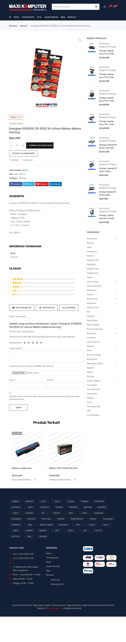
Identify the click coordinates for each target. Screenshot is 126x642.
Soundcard (92, 359)
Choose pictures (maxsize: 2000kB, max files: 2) (31, 366)
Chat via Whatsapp (24, 153)
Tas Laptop (92, 385)
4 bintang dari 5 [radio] (38, 343)
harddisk (102, 507)
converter (16, 507)
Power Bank (92, 320)
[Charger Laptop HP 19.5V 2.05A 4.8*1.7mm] (92, 165)
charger (84, 501)
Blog (48, 570)
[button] (80, 39)
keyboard (98, 513)
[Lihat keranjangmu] (114, 7)
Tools (89, 402)
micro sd (31, 519)
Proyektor (91, 337)
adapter (15, 501)
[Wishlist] (109, 7)
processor (63, 524)
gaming (87, 507)
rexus (105, 524)
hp (43, 513)
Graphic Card (93, 269)
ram (78, 524)
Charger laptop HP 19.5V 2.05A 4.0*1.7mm (107, 194)
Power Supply (93, 325)
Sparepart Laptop (95, 363)
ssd (57, 530)
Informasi (55, 580)
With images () (23, 307)
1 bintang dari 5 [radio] (25, 343)
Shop (48, 562)
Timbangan (92, 393)
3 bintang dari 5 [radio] (34, 343)
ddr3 (30, 507)
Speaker (90, 368)
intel (71, 513)
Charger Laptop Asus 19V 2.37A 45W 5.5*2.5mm (106, 76)
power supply (46, 524)
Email (50, 380)
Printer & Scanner (95, 329)
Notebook (91, 303)
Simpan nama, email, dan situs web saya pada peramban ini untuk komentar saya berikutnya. (44, 397)
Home (48, 553)
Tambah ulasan (16, 123)
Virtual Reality (93, 415)
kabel (84, 513)
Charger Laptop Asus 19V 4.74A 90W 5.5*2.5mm (106, 123)
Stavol (90, 372)
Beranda (13, 26)
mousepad (108, 519)
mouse (93, 519)
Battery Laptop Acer (22, 468)
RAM (89, 350)
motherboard (77, 519)
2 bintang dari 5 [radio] (30, 343)
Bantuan (50, 575)
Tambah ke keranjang (41, 145)
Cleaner (90, 256)
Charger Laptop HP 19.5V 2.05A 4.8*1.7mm (108, 170)
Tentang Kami (52, 558)
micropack (16, 519)
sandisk (29, 530)
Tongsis (90, 398)
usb (84, 530)
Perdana (90, 316)
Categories (92, 251)
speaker (43, 530)
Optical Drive (92, 307)
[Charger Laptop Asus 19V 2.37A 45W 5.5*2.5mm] (92, 71)
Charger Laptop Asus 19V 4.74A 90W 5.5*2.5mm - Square (107, 99)
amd (43, 501)
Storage (90, 376)
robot (15, 530)
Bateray (23, 26)
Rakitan (90, 346)
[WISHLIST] (35, 479)
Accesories (104, 43)
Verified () (48, 307)
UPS (89, 411)
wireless (43, 536)
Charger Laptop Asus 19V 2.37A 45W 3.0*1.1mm (106, 52)
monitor (60, 519)
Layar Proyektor (94, 286)
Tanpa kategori (93, 381)
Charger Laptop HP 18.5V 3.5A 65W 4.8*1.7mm (108, 146)
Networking (92, 299)
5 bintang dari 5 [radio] (42, 343)
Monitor (90, 294)
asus (57, 501)
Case (89, 247)
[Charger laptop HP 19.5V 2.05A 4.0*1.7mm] (92, 189)
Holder (90, 277)
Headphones (92, 273)
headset (29, 513)
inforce (57, 513)
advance (29, 501)
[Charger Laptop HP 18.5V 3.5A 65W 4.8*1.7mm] (92, 142)
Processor (91, 333)
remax (92, 524)
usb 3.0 (98, 530)
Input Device (92, 281)
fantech (59, 507)
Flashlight (91, 264)
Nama (12, 380)
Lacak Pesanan (53, 566)
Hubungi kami (57, 584)
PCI (88, 312)
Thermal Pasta (93, 389)
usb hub (15, 536)
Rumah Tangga (94, 355)
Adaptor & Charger (107, 47)
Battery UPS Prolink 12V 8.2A (63, 468)
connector (99, 501)
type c (71, 530)
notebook (16, 524)
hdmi (15, 513)
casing (71, 501)
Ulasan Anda (15, 348)
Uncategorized (93, 406)
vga (29, 536)
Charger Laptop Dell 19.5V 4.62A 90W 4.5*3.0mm (106, 217)
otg (30, 524)
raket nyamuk (93, 342)
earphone (44, 507)
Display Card (92, 260)
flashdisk (73, 507)
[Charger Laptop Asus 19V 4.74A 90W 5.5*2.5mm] (92, 118)
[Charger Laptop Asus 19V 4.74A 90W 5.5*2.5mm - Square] (92, 94)
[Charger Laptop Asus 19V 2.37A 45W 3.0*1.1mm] (92, 47)
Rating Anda (15, 343)
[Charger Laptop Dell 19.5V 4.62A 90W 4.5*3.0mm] (92, 212)
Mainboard (91, 290)
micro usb (46, 519)
